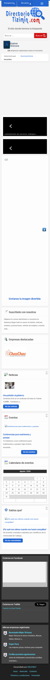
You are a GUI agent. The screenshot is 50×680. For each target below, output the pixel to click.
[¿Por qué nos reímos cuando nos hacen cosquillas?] (26, 522)
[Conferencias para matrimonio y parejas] (22, 426)
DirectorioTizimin (27, 56)
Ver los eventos (29, 452)
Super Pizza (14, 644)
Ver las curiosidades (13, 540)
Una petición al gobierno (13, 395)
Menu (41, 3)
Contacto (33, 671)
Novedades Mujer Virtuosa (20, 632)
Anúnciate (24, 671)
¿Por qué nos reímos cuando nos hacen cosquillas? (24, 529)
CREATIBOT (31, 667)
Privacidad (36, 675)
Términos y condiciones (20, 675)
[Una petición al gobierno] (9, 389)
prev (11, 126)
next (39, 126)
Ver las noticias (11, 406)
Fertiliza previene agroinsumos (22, 654)
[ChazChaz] (16, 358)
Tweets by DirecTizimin (12, 608)
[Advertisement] (25, 88)
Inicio (15, 671)
